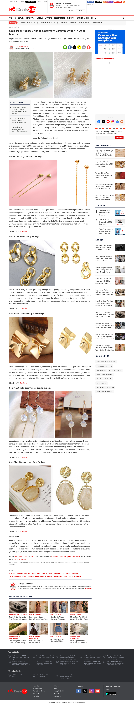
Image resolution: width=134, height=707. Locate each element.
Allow (80, 10)
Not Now (70, 10)
